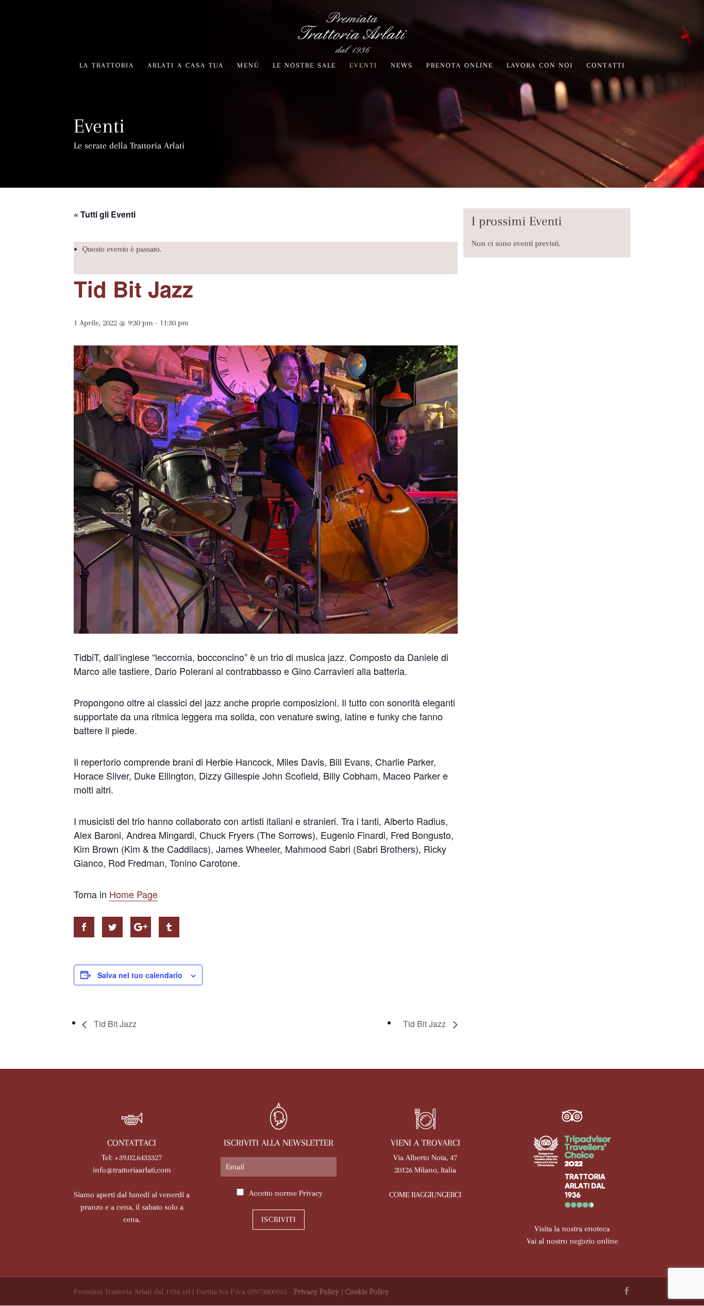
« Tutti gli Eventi (105, 214)
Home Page (133, 894)
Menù (248, 65)
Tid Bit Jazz (114, 1024)
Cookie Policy (367, 1291)
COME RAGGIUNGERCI (425, 1194)
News (402, 65)
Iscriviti (278, 1219)
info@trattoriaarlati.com (132, 1170)
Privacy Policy (316, 1291)
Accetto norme (286, 1193)
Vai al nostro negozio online (572, 1241)
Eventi (363, 65)
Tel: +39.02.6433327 (132, 1157)
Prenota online (459, 65)
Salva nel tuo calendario (139, 975)
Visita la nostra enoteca (572, 1228)
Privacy (311, 1193)
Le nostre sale (304, 65)
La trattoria (106, 65)
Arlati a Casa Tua (185, 65)
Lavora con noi (540, 65)
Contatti (605, 65)
